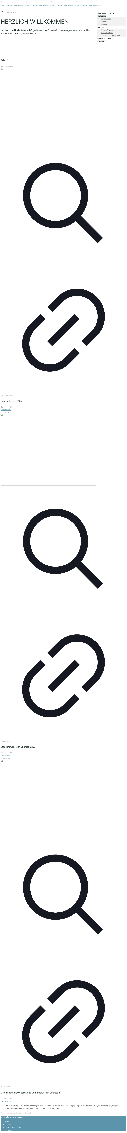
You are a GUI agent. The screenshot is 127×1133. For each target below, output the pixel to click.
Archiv (7, 1122)
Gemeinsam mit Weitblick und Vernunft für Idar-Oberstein (30, 1092)
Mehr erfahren (6, 410)
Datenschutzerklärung (13, 1127)
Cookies (8, 1124)
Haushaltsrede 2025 (11, 401)
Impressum (9, 1130)
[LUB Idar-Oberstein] (51, 5)
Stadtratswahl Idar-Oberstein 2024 (19, 747)
